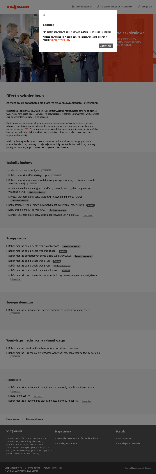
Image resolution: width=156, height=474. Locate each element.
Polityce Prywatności (59, 40)
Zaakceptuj (106, 46)
